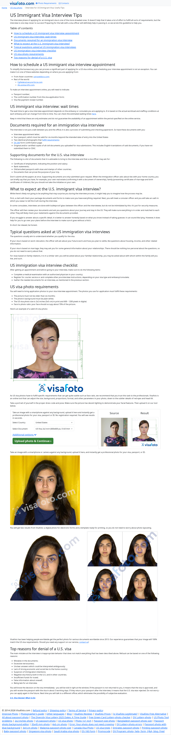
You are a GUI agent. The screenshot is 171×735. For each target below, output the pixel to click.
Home (4, 7)
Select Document (20, 429)
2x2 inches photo (24, 720)
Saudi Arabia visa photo (66, 731)
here (94, 114)
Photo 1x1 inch (83, 720)
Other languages (55, 713)
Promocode (104, 731)
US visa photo (16, 7)
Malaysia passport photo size (55, 727)
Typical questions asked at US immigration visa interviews (45, 47)
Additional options (23, 434)
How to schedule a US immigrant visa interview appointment (46, 33)
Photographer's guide (32, 713)
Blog (69, 713)
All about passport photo (15, 717)
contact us (83, 642)
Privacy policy (96, 710)
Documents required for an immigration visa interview (43, 40)
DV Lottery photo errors (129, 724)
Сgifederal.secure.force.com (30, 82)
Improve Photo (10, 713)
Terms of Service (77, 710)
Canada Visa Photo (84, 727)
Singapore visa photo (40, 731)
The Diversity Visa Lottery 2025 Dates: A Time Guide (58, 717)
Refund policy (40, 710)
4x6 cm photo (59, 724)
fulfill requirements (50, 140)
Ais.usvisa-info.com (26, 85)
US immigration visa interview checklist (35, 50)
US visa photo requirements (29, 54)
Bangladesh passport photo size (134, 720)
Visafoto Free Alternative (153, 713)
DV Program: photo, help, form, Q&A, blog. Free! (139, 731)
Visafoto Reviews (83, 713)
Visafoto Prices (103, 713)
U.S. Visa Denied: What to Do (22, 698)
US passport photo (46, 720)
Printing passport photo (154, 727)
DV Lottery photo (142, 717)
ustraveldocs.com (41, 76)
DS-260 (17, 142)
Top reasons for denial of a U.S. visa (33, 57)
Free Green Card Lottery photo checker (110, 717)
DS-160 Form (88, 731)
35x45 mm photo (40, 724)
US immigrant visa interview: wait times (35, 36)
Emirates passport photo (126, 727)
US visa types (103, 727)
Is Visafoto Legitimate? (125, 713)
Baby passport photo (15, 731)
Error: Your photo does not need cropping (91, 724)
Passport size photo (104, 720)
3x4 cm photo (30, 727)
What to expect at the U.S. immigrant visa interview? (42, 43)
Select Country (19, 422)
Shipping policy (58, 710)
